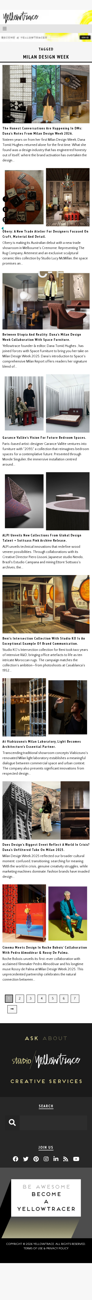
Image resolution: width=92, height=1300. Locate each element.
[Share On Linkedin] (5, 221)
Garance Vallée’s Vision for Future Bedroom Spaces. (44, 437)
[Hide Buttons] (2, 230)
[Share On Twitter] (5, 210)
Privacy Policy (57, 1248)
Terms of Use (33, 1248)
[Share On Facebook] (5, 200)
